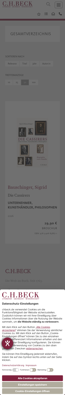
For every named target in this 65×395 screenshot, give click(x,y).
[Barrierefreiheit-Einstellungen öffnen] (7, 343)
